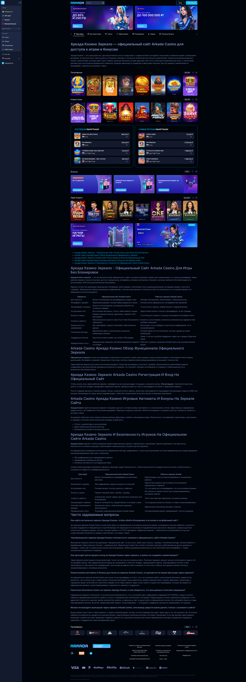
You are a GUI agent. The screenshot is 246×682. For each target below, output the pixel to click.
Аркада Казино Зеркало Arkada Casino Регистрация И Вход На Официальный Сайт (109, 258)
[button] (127, 27)
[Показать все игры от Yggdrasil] (77, 632)
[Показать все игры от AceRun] (93, 632)
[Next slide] (196, 34)
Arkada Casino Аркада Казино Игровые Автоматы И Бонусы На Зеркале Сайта (107, 260)
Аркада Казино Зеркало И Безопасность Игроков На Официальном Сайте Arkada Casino (112, 263)
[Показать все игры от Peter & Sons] (174, 632)
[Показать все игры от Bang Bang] (190, 632)
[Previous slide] (72, 34)
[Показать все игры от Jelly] (110, 632)
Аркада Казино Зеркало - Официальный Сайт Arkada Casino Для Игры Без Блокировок (111, 253)
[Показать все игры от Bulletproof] (126, 632)
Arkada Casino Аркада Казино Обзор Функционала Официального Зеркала (106, 255)
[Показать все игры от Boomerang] (142, 632)
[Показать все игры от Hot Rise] (158, 632)
